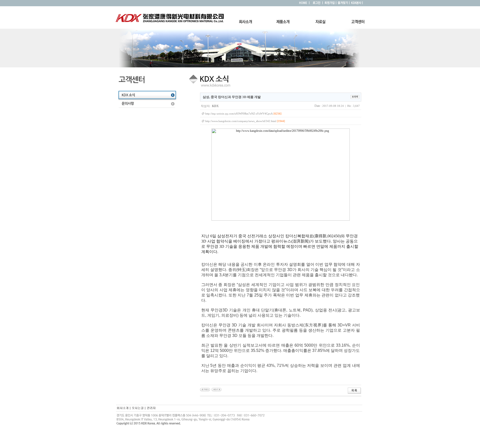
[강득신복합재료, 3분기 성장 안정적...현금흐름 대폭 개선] (205, 389)
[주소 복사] (355, 96)
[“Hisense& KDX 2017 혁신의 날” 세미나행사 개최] (217, 389)
